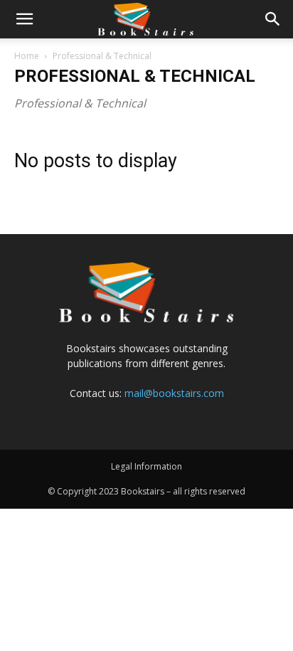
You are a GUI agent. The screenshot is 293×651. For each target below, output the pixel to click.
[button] (24, 19)
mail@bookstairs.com (174, 393)
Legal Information (146, 466)
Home (26, 56)
